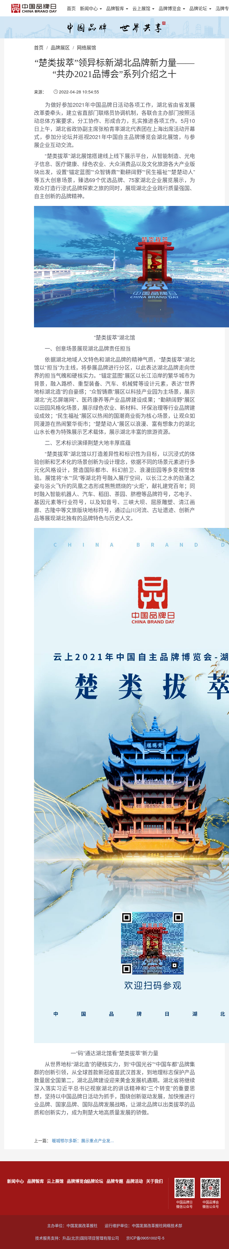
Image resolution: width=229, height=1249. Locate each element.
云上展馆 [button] (141, 8)
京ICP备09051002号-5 (145, 1238)
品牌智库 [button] (115, 8)
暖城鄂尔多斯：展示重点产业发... (83, 1140)
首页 (71, 8)
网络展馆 (86, 47)
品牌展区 (60, 47)
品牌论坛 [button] (198, 8)
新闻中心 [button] (89, 8)
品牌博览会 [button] (170, 8)
